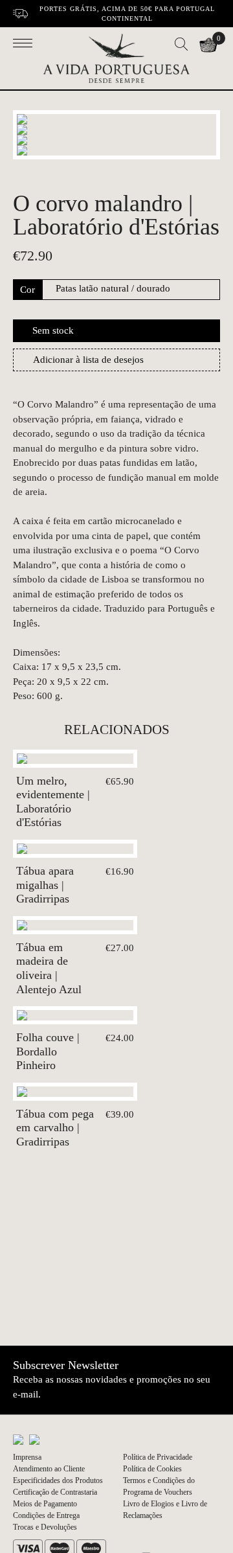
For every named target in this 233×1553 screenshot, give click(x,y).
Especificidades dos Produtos (58, 1480)
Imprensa (27, 1457)
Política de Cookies (152, 1468)
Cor (27, 289)
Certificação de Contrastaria (55, 1492)
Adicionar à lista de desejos (88, 359)
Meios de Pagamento (45, 1503)
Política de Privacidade (157, 1457)
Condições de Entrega (46, 1515)
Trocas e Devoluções (45, 1527)
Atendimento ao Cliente (49, 1468)
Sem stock (53, 330)
